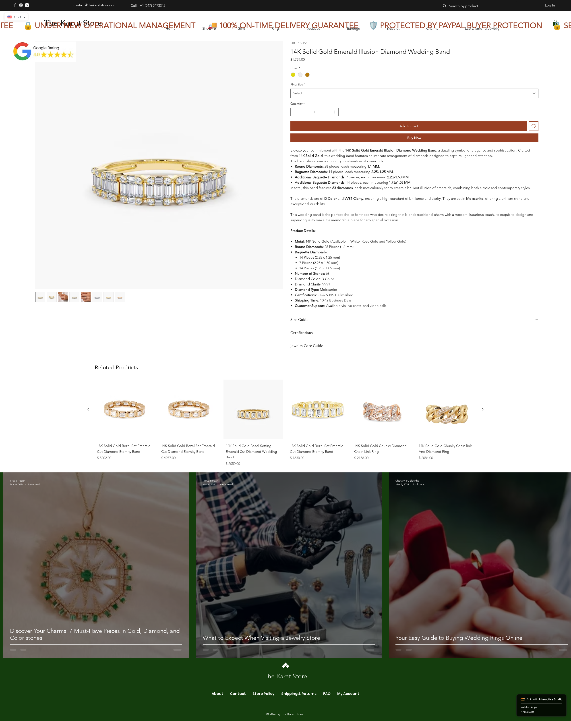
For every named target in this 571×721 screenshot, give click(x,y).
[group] (285, 664)
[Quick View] (125, 649)
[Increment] (335, 121)
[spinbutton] (314, 121)
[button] (119, 402)
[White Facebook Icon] (15, 5)
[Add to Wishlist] (533, 135)
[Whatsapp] (27, 5)
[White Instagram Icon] (21, 5)
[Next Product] (482, 649)
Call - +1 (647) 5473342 (148, 5)
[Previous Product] (88, 649)
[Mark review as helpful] (522, 466)
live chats (353, 314)
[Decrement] (294, 121)
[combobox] (414, 102)
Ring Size (297, 93)
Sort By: (493, 432)
